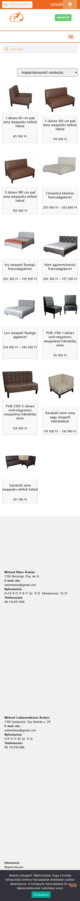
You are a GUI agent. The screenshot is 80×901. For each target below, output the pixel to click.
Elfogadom (41, 894)
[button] (70, 36)
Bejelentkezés (13, 867)
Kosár (57, 4)
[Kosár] (70, 4)
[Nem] (73, 885)
